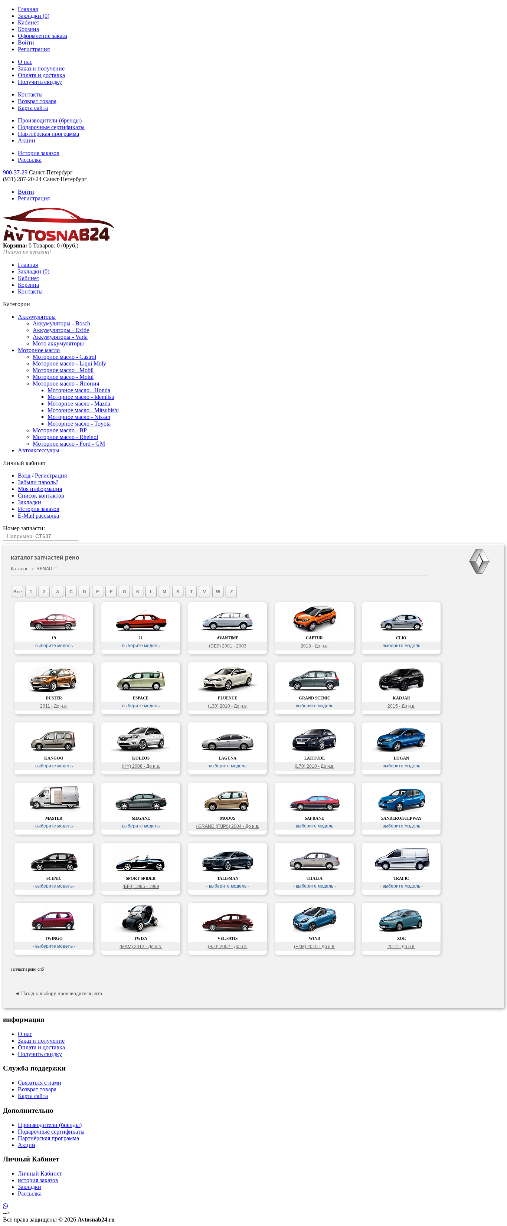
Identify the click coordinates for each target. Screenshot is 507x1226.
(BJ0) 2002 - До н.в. (228, 946)
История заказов (38, 153)
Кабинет (28, 22)
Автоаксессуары (38, 450)
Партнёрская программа (48, 134)
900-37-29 (15, 172)
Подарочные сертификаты (51, 127)
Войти (26, 42)
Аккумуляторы (37, 317)
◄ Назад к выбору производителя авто (58, 993)
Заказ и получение (41, 68)
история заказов (38, 1180)
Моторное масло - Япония (66, 383)
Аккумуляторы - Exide (61, 330)
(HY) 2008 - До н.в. (141, 766)
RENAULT (46, 568)
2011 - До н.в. (54, 706)
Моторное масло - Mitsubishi (83, 410)
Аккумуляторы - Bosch (61, 323)
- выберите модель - (54, 645)
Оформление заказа (42, 36)
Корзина (28, 29)
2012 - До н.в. (401, 946)
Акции (26, 140)
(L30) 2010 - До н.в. (228, 706)
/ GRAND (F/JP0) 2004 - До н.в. (227, 826)
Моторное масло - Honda (79, 390)
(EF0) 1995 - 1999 (140, 886)
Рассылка (30, 160)
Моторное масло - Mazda (79, 403)
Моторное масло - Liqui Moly (69, 363)
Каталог (19, 568)
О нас (25, 62)
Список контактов (41, 495)
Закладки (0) (33, 16)
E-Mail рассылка (38, 515)
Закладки (29, 502)
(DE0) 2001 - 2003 (227, 646)
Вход (24, 475)
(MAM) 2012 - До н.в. (141, 946)
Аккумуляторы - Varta (60, 337)
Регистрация (34, 49)
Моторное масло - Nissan (79, 417)
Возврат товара (37, 101)
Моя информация (40, 489)
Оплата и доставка (41, 75)
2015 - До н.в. (401, 706)
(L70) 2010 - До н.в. (314, 766)
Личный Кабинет (40, 1173)
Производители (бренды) (50, 120)
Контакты (30, 94)
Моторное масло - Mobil (63, 370)
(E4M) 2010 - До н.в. (314, 946)
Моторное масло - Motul (63, 377)
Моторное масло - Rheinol (65, 437)
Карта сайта (33, 108)
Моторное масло (39, 350)
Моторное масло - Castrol (64, 357)
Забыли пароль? (38, 482)
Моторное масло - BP (60, 430)
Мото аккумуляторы (58, 343)
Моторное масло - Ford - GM (69, 443)
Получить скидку (40, 82)
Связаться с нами (39, 1082)
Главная (28, 9)
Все (17, 591)
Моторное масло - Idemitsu (81, 397)
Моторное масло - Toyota (79, 423)
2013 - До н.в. (314, 646)
